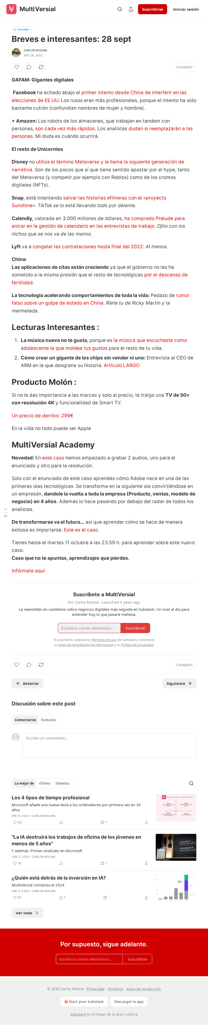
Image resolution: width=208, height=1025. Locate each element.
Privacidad (96, 988)
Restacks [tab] (48, 720)
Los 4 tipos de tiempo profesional (51, 798)
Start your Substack (86, 1001)
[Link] (5, 327)
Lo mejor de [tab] (24, 783)
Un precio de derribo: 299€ (43, 416)
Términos (115, 988)
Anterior (31, 683)
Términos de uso (104, 639)
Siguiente (176, 683)
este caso (53, 458)
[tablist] (35, 720)
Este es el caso (81, 530)
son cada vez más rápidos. (65, 128)
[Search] (120, 9)
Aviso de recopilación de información (86, 644)
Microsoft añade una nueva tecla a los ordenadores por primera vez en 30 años (76, 807)
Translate (23, 29)
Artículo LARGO (122, 365)
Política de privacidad (137, 644)
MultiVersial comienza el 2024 (38, 884)
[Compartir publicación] (131, 9)
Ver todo (24, 912)
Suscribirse (152, 9)
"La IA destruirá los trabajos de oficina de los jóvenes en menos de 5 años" (76, 840)
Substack (78, 1014)
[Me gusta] (17, 67)
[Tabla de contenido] (5, 512)
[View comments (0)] (29, 67)
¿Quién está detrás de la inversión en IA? (59, 878)
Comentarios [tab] (25, 720)
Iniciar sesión (186, 9)
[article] (104, 810)
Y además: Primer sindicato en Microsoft (47, 850)
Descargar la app (129, 1001)
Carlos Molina (35, 50)
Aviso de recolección (143, 988)
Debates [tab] (62, 783)
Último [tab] (44, 783)
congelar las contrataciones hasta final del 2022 (88, 247)
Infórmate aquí (28, 571)
